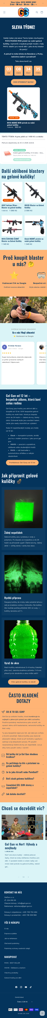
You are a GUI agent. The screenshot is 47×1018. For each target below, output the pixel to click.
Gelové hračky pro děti (12, 978)
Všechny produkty (11, 973)
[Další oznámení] (43, 3)
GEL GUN (26, 1013)
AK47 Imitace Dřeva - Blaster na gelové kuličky (11, 206)
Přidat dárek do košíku (22, 159)
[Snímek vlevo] (18, 877)
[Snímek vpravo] (28, 877)
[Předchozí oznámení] (4, 3)
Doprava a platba (10, 933)
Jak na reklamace (10, 938)
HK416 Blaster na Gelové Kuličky (34, 206)
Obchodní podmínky (11, 943)
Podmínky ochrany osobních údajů (17, 948)
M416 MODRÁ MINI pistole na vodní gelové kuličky (21, 124)
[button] (4, 12)
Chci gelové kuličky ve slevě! (23, 682)
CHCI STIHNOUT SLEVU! (23, 82)
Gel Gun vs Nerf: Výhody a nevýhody (21, 846)
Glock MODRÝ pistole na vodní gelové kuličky (34, 240)
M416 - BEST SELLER (12, 963)
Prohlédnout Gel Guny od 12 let (22, 463)
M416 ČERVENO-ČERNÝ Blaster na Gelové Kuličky (12, 240)
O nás (6, 929)
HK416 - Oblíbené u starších (14, 968)
